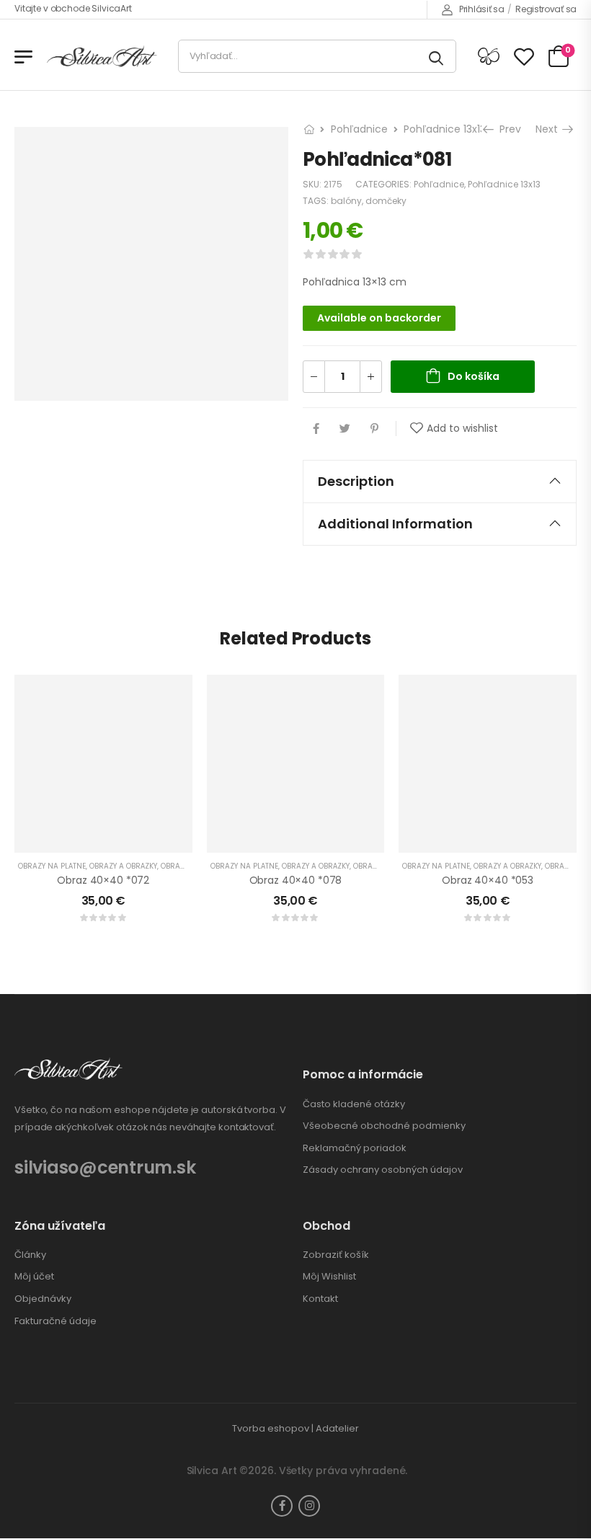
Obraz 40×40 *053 (487, 880)
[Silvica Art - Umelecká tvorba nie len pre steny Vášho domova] (102, 56)
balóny (346, 201)
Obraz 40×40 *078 (295, 880)
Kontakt (320, 1299)
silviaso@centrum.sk (104, 1167)
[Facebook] (316, 428)
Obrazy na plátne (52, 866)
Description (356, 481)
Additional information (395, 524)
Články (30, 1255)
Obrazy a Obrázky (123, 866)
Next (550, 129)
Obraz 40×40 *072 (103, 880)
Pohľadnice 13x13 (445, 129)
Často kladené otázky (354, 1104)
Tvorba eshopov (270, 1428)
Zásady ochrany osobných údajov (383, 1170)
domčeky (385, 201)
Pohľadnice (359, 129)
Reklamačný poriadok (354, 1148)
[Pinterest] (374, 428)
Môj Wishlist (329, 1276)
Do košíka (473, 376)
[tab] (439, 481)
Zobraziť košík (336, 1255)
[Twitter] (344, 428)
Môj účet (34, 1276)
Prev (506, 129)
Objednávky (42, 1299)
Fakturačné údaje (55, 1321)
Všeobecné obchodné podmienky (384, 1126)
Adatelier (337, 1428)
